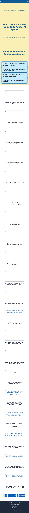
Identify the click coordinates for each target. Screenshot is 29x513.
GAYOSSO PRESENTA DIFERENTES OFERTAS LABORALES (13, 75)
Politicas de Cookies (14, 504)
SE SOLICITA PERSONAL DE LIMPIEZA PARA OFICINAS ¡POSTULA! (14, 343)
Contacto (14, 507)
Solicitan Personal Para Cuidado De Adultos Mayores (14, 27)
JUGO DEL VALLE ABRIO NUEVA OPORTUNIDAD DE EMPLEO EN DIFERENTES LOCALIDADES (14, 403)
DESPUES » (22, 495)
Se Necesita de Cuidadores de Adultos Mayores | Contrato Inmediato (14, 283)
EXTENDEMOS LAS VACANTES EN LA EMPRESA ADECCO (14, 69)
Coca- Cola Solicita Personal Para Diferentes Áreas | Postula (14, 163)
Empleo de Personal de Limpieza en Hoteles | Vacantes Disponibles (14, 243)
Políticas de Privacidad (14, 502)
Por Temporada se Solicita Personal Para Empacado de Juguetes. (14, 203)
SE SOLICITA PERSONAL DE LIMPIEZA (14, 303)
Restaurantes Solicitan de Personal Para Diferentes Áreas (14, 223)
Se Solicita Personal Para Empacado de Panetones (14, 183)
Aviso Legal (14, 506)
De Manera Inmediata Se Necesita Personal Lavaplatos (14, 123)
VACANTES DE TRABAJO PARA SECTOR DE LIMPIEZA (14, 383)
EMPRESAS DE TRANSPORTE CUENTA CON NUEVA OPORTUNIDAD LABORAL (14, 487)
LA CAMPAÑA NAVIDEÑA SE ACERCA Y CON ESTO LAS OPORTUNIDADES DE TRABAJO (14, 425)
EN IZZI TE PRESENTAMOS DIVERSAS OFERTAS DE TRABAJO (14, 64)
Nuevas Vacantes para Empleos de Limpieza (14, 52)
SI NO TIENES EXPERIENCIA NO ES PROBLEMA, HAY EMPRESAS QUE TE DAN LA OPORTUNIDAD (14, 446)
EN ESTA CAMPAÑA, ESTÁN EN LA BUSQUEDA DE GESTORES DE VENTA (14, 467)
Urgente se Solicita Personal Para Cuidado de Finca (14, 143)
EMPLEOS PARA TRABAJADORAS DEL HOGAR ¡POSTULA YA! (14, 363)
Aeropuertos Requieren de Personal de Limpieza (14, 103)
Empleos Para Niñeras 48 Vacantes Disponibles (14, 263)
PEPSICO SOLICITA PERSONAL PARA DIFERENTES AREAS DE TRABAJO (14, 322)
